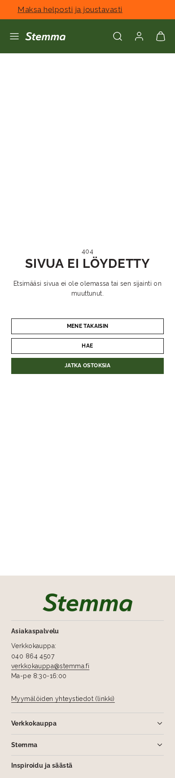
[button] (14, 36)
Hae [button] (87, 346)
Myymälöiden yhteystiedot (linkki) (63, 698)
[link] (139, 36)
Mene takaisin (88, 326)
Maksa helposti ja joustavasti (87, 9)
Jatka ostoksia (87, 365)
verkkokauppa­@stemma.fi (50, 666)
